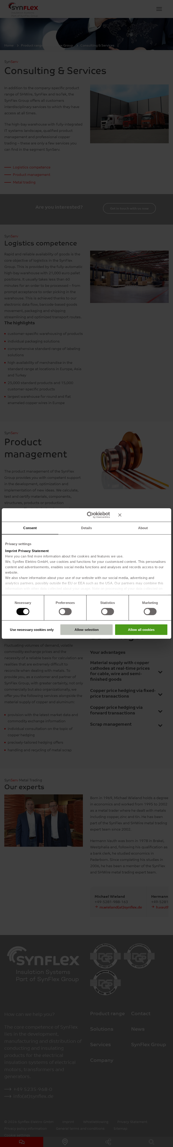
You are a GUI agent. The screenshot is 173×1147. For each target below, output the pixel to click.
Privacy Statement (33, 551)
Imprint (11, 551)
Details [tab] (86, 528)
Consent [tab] (30, 528)
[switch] (65, 611)
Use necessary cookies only (32, 630)
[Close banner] (143, 514)
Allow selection (87, 630)
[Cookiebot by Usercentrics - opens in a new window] (90, 514)
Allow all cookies (141, 630)
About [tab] (143, 528)
